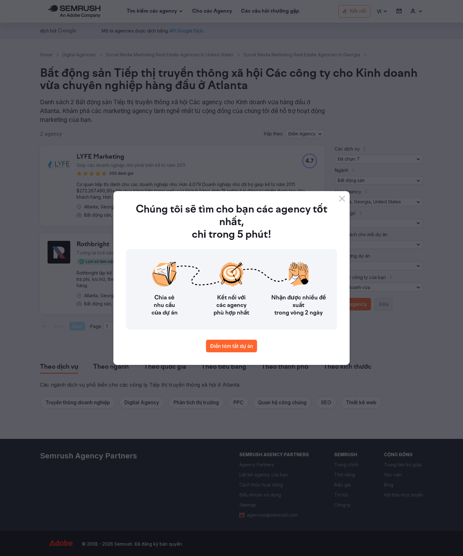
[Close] (342, 198)
